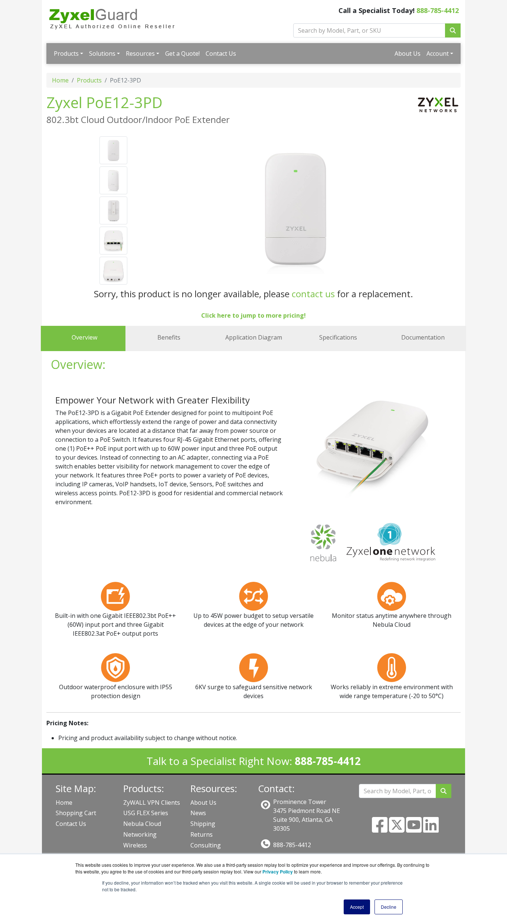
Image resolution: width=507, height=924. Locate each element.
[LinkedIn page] (431, 829)
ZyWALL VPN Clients (151, 802)
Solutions (102, 53)
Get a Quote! (182, 53)
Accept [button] (357, 907)
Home (60, 80)
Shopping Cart (76, 813)
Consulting (205, 845)
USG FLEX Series (145, 813)
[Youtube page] (414, 829)
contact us (313, 294)
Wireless (135, 845)
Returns (201, 834)
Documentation (423, 337)
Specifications (338, 337)
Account (437, 53)
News (198, 813)
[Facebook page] (379, 829)
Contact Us (221, 53)
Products (66, 53)
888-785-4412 (437, 10)
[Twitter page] (397, 829)
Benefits (168, 337)
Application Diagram (253, 337)
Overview (84, 337)
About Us (408, 53)
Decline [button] (388, 907)
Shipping (202, 824)
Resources (140, 53)
